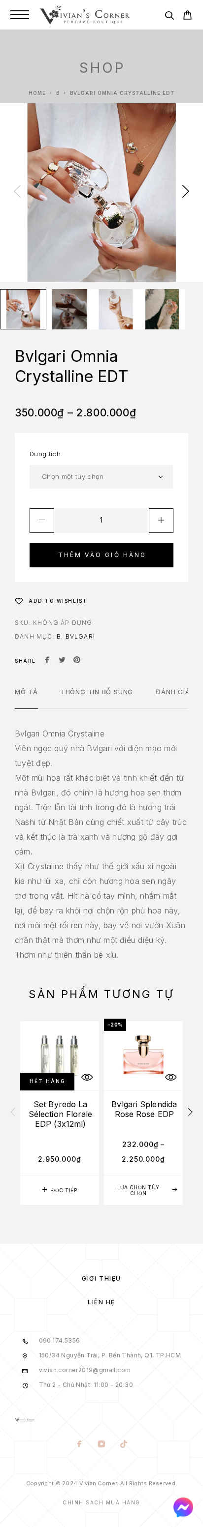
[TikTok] (124, 1445)
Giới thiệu (101, 1278)
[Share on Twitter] (62, 661)
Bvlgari (80, 636)
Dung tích (45, 454)
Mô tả (26, 692)
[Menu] (19, 14)
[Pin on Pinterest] (76, 661)
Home (37, 93)
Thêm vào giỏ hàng (102, 554)
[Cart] (187, 16)
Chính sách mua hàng (101, 1502)
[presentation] (17, 192)
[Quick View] (86, 1077)
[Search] (169, 17)
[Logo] (84, 15)
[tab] (26, 698)
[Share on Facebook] (47, 661)
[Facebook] (79, 1445)
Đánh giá (173, 692)
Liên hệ (101, 1302)
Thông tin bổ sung (97, 692)
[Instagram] (102, 1445)
